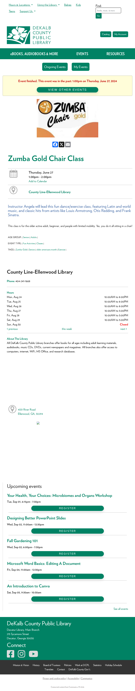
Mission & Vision (21, 665)
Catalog (106, 34)
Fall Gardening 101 (22, 540)
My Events (81, 67)
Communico (86, 678)
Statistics (97, 665)
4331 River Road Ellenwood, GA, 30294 (30, 411)
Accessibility (73, 678)
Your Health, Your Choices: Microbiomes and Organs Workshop (59, 495)
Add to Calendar (38, 181)
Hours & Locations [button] (20, 5)
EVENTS (82, 53)
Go (98, 15)
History (36, 665)
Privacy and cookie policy (54, 678)
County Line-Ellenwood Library (50, 192)
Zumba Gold (21, 249)
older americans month (47, 249)
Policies (67, 665)
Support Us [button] (26, 11)
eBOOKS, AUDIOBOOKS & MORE (34, 53)
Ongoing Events (55, 67)
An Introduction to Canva (28, 586)
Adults (34, 237)
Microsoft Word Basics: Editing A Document (44, 563)
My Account (120, 34)
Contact (61, 669)
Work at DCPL (82, 665)
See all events (121, 608)
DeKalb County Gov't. (80, 669)
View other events (67, 89)
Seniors (26, 237)
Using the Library (47, 5)
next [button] (123, 329)
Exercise (61, 249)
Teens (12, 11)
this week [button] (67, 329)
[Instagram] (21, 656)
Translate (48, 669)
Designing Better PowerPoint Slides (36, 518)
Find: (99, 6)
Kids (78, 5)
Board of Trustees (51, 665)
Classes (40, 243)
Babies (67, 5)
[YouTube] (33, 656)
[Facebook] (10, 656)
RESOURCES (116, 53)
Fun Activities (29, 243)
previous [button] (13, 329)
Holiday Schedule (113, 665)
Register (67, 508)
